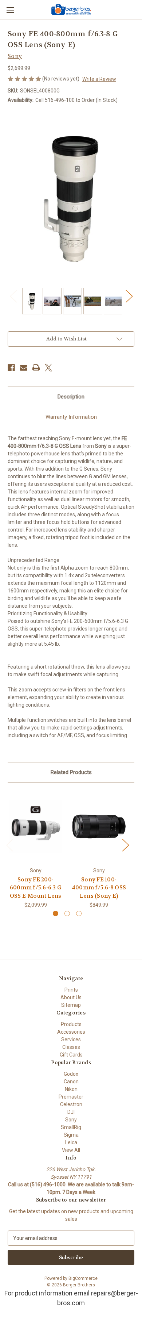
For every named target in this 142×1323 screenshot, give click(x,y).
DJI (71, 1112)
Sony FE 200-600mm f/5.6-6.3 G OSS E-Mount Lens (36, 888)
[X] (48, 368)
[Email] (23, 368)
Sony (71, 1120)
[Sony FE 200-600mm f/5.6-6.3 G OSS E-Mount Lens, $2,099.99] (35, 826)
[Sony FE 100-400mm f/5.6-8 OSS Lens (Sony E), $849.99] (99, 826)
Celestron (71, 1104)
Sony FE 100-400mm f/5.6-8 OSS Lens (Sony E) (99, 888)
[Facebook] (11, 368)
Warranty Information (71, 417)
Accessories (71, 1032)
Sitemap (71, 1005)
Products (71, 1024)
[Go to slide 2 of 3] (67, 913)
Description (71, 396)
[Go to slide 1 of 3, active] (55, 913)
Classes (71, 1047)
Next (129, 296)
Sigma (71, 1135)
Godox (71, 1074)
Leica (71, 1142)
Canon (71, 1081)
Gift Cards (71, 1055)
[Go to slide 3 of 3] (79, 913)
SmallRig (71, 1127)
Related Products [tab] (71, 772)
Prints (71, 990)
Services (71, 1039)
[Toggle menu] (10, 10)
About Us (71, 997)
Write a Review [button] (99, 79)
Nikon (71, 1089)
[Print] (36, 368)
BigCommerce (83, 1278)
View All (71, 1150)
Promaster (71, 1097)
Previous (13, 296)
